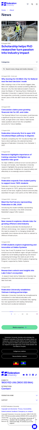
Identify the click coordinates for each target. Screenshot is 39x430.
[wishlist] (27, 4)
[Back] (7, 10)
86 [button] (27, 314)
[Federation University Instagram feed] (29, 374)
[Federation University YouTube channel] (23, 374)
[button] (2, 312)
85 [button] (22, 314)
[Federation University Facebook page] (26, 374)
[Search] (32, 4)
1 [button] (11, 314)
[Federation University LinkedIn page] (32, 374)
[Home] (8, 4)
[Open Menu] (37, 4)
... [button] (18, 314)
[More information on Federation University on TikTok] (36, 374)
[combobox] (19, 69)
